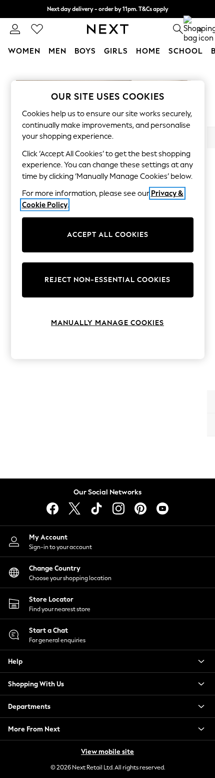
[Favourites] (37, 29)
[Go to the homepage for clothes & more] (107, 29)
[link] (15, 29)
